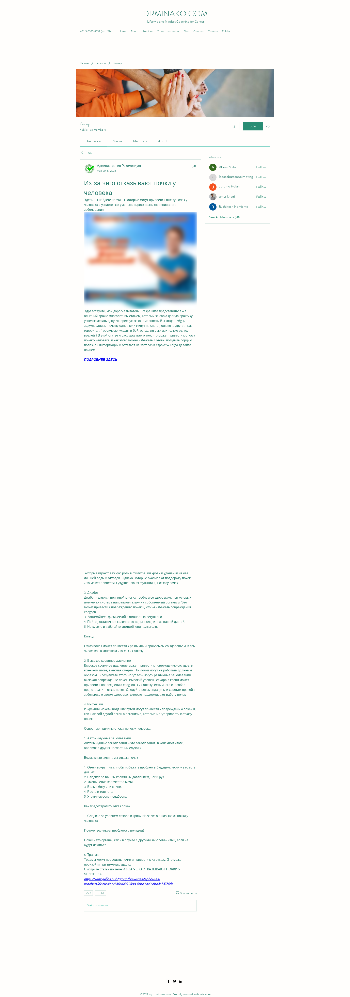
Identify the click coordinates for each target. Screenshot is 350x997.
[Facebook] (168, 981)
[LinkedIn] (181, 981)
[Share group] (267, 126)
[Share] (194, 166)
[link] (93, 141)
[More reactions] (100, 893)
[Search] (233, 126)
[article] (140, 538)
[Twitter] (175, 981)
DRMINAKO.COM (175, 13)
